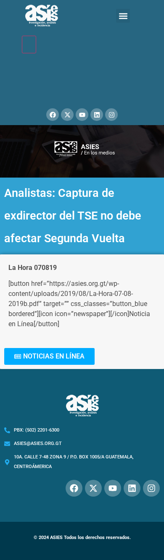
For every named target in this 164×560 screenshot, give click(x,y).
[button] (123, 16)
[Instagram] (111, 114)
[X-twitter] (67, 114)
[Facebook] (52, 114)
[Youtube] (82, 114)
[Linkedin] (96, 114)
